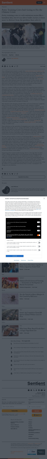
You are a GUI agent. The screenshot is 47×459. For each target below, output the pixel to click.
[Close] (44, 199)
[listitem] (23, 219)
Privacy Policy (30, 260)
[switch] (38, 222)
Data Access (23, 260)
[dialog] (23, 229)
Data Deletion (16, 260)
